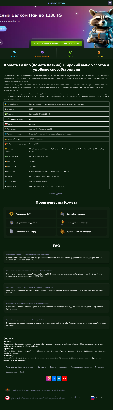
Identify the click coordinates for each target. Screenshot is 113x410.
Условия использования (81, 367)
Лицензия (99, 367)
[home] (56, 3)
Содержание (11, 372)
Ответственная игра (58, 367)
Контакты (42, 367)
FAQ (22, 372)
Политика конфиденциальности (20, 367)
